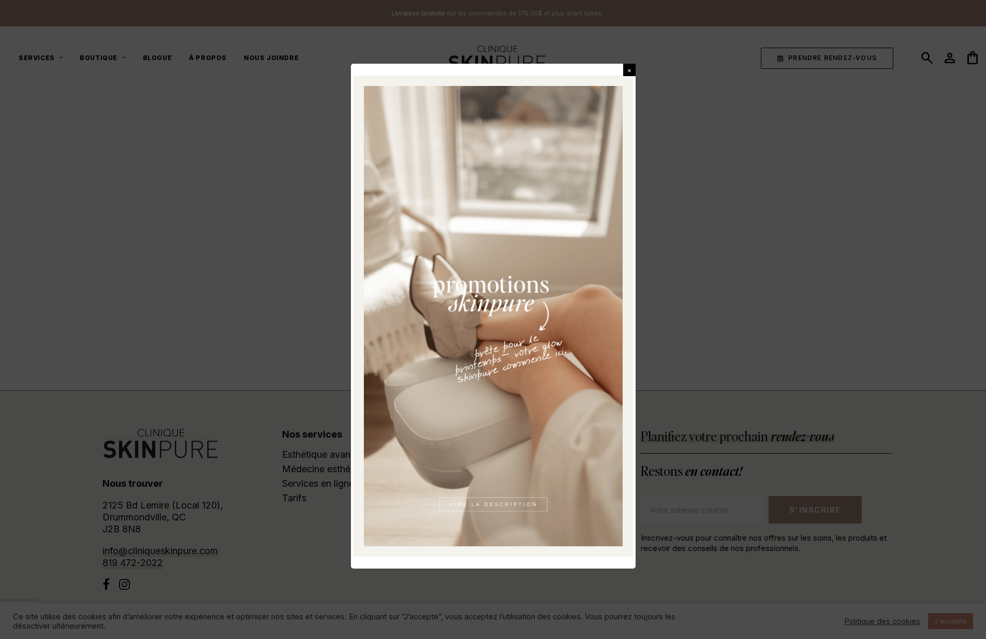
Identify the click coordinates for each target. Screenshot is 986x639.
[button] (629, 70)
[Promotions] (493, 316)
